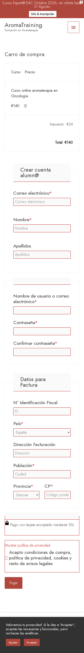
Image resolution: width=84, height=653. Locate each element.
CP (58, 486)
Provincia (26, 486)
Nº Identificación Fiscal (35, 402)
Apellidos (22, 246)
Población (33, 465)
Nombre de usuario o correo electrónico (41, 298)
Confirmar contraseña (42, 343)
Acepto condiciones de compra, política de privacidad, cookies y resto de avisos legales (40, 557)
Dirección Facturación (34, 444)
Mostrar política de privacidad (27, 545)
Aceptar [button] (32, 642)
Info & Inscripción (42, 14)
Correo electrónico (42, 193)
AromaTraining (23, 24)
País (28, 423)
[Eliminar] (25, 106)
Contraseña (35, 322)
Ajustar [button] (13, 642)
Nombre (32, 219)
